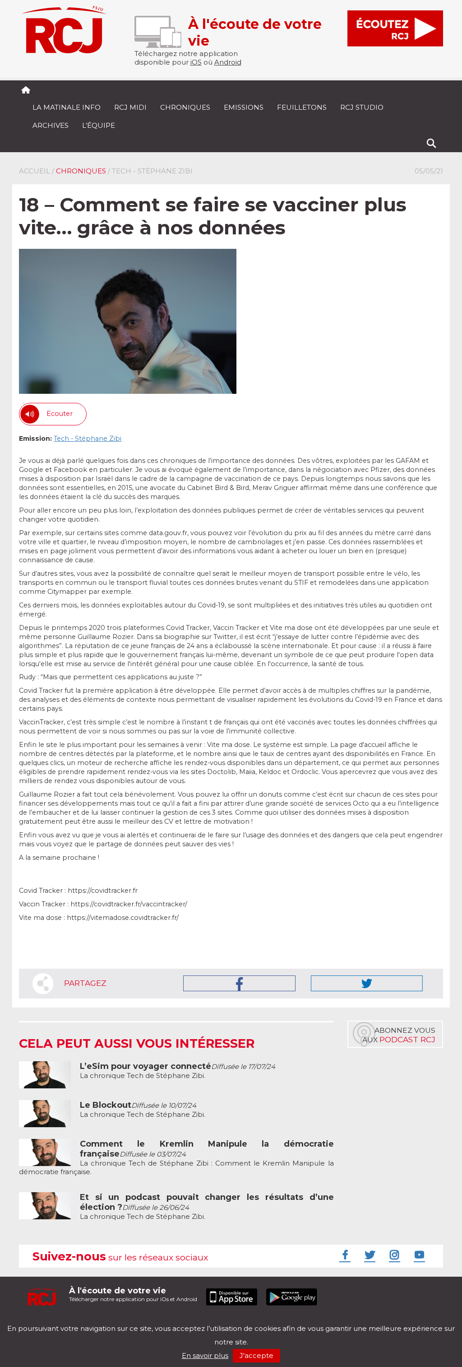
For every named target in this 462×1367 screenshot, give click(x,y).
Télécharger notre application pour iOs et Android (133, 1294)
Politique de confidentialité (111, 1320)
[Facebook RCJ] (343, 1254)
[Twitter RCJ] (368, 1254)
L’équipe (98, 125)
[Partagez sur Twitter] (367, 983)
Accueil (34, 171)
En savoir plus (205, 1355)
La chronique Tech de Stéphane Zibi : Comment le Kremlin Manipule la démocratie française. (176, 1158)
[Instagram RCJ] (393, 1254)
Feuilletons (302, 107)
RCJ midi (130, 107)
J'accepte (256, 1355)
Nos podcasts (171, 1320)
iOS (196, 62)
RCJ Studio (361, 107)
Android (227, 62)
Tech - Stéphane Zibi (87, 438)
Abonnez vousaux (398, 1035)
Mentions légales (47, 1320)
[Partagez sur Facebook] (239, 983)
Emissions (243, 107)
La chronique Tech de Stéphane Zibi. (177, 1071)
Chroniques (185, 107)
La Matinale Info (66, 107)
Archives (50, 125)
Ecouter (59, 414)
